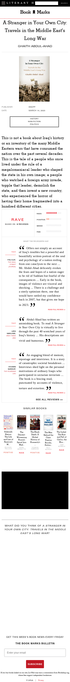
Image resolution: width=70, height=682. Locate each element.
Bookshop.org (63, 673)
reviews (22, 224)
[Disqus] (35, 580)
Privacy (41, 680)
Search (64, 3)
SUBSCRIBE (35, 664)
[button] (35, 490)
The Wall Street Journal (12, 264)
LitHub (30, 680)
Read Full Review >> (56, 309)
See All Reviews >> (49, 400)
